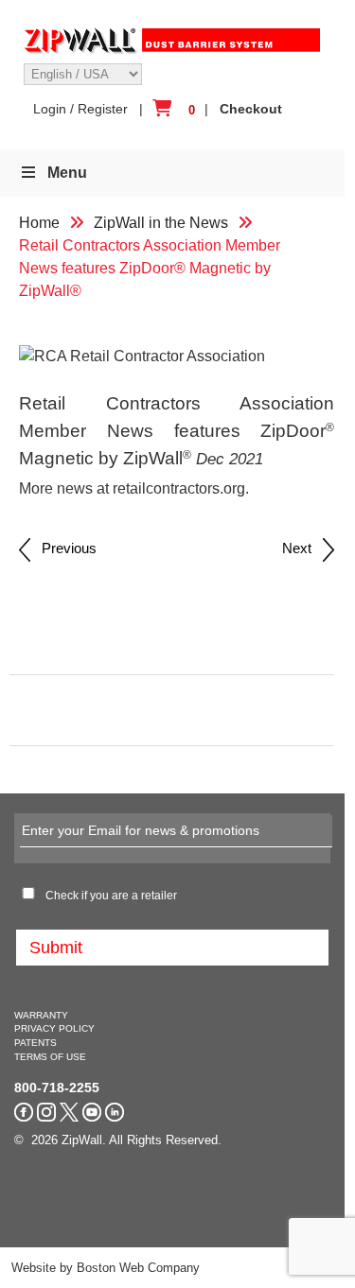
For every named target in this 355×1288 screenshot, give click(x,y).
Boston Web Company (138, 1268)
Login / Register (80, 108)
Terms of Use (50, 1057)
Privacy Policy (54, 1028)
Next (302, 548)
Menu (67, 173)
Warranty (41, 1015)
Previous (63, 548)
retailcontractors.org (179, 488)
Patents (35, 1042)
